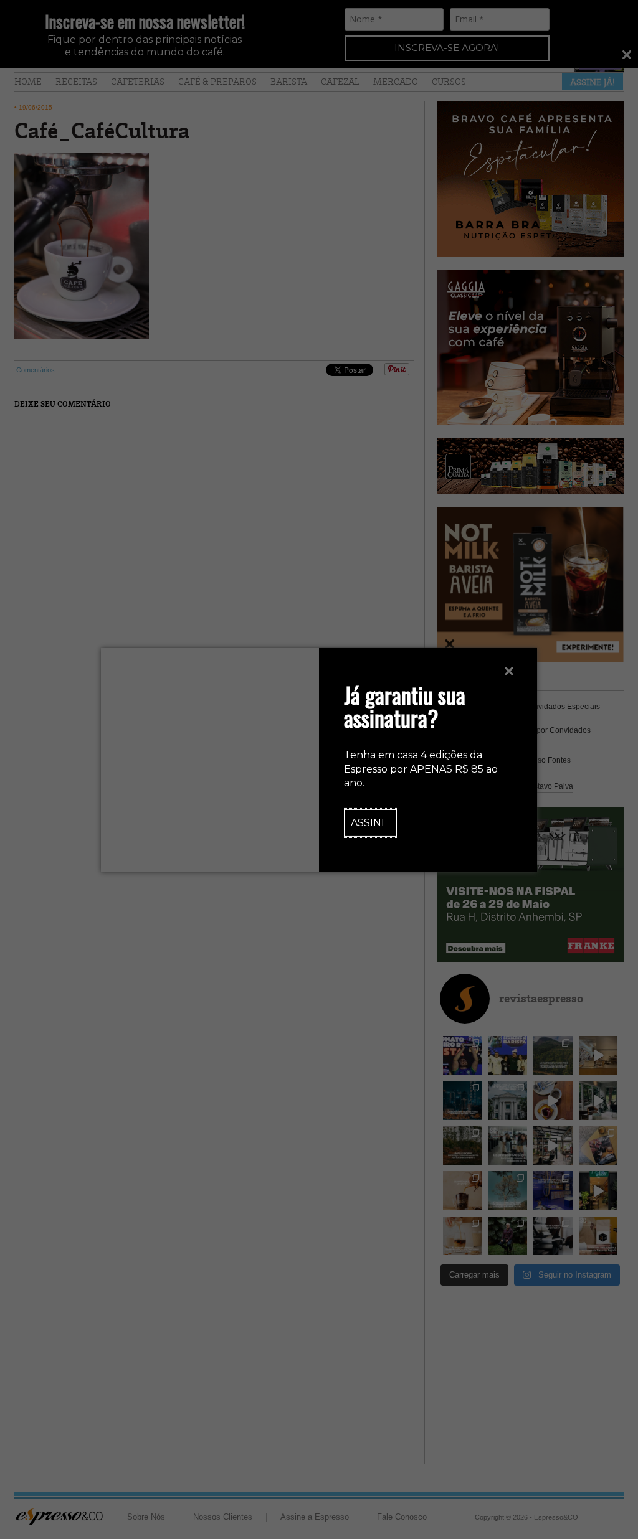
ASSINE (369, 823)
